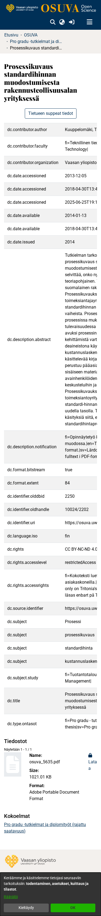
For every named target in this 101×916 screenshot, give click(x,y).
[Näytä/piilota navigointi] (89, 22)
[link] (50, 8)
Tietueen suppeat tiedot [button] (50, 113)
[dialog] (50, 894)
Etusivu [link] (11, 35)
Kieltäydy (26, 907)
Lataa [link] (92, 765)
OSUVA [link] (30, 35)
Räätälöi (11, 897)
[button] (52, 22)
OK (72, 907)
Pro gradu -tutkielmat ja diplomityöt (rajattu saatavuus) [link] (37, 41)
